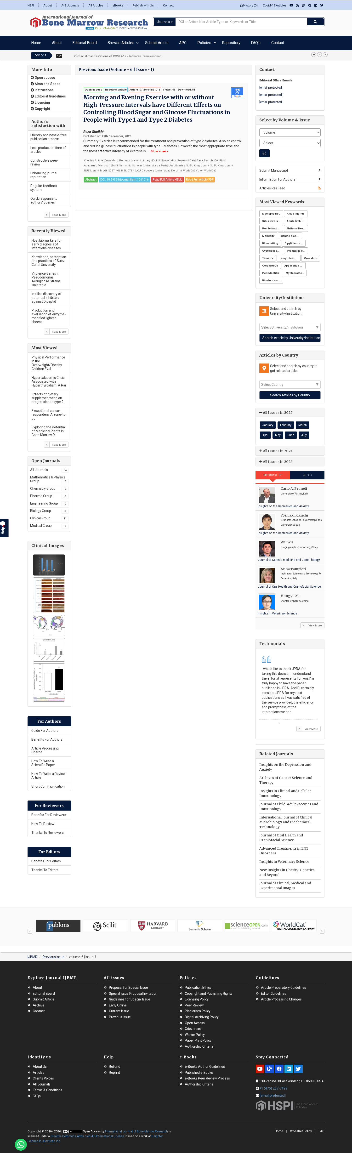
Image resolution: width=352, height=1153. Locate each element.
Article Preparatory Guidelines (283, 985)
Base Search (205, 158)
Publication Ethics (198, 985)
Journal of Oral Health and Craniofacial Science (289, 584)
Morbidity (268, 233)
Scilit (115, 163)
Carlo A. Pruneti (294, 486)
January (267, 422)
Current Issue (119, 1009)
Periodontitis (270, 270)
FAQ (321, 1128)
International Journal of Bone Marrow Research (137, 1129)
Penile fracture (272, 226)
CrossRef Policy (301, 1128)
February (285, 422)
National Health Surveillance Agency (297, 226)
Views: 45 (169, 87)
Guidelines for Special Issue (129, 997)
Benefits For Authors (46, 737)
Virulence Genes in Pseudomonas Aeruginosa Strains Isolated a (46, 276)
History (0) (250, 5)
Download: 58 (186, 87)
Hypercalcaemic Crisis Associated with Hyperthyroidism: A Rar (49, 379)
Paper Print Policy (198, 1038)
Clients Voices (43, 1076)
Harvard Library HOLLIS (145, 158)
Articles (38, 1070)
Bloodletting (270, 241)
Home (34, 42)
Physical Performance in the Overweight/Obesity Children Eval (48, 360)
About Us (40, 1064)
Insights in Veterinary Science (277, 611)
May (278, 432)
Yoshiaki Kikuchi (294, 513)
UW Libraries (177, 163)
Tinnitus (267, 255)
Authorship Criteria (199, 1044)
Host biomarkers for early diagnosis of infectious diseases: (47, 242)
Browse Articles (96, 42)
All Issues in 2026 (277, 410)
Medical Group (48, 523)
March (302, 422)
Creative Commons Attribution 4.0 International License (87, 1134)
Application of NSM (295, 263)
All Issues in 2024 (277, 459)
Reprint (114, 1070)
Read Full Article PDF (199, 177)
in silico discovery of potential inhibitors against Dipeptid (47, 295)
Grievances (193, 1026)
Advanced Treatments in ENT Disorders (283, 848)
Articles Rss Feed (272, 186)
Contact (168, 5)
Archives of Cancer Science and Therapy (285, 778)
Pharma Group (48, 493)
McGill (104, 168)
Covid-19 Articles (273, 5)
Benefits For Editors (46, 859)
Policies (161, 42)
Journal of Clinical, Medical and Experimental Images (285, 883)
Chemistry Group (48, 486)
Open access (44, 75)
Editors (307, 472)
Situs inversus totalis (272, 218)
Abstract (91, 177)
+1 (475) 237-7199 (273, 1086)
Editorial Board (69, 42)
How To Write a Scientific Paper (43, 760)
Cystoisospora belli (272, 248)
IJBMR (32, 955)
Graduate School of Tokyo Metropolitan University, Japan (301, 520)
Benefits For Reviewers (48, 812)
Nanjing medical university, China (299, 545)
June (291, 432)
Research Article (116, 87)
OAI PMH (220, 158)
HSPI (31, 5)
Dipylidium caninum (295, 241)
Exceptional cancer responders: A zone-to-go (49, 412)
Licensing (42, 100)
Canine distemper (291, 233)
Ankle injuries (296, 211)
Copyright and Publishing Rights (209, 991)
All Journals (48, 467)
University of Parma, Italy (294, 491)
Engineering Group (48, 501)
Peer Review (194, 1003)
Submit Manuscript (273, 168)
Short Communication (48, 784)
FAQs (37, 1093)
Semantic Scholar (130, 163)
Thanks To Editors (44, 867)
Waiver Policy (195, 1032)
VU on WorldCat (206, 168)
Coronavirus (270, 263)
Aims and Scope (47, 81)
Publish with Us (143, 5)
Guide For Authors (44, 728)
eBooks (118, 5)
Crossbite (310, 255)
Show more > (159, 149)
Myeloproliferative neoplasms (272, 211)
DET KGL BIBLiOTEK (122, 168)
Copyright (42, 106)
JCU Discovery (145, 168)
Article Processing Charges (281, 997)
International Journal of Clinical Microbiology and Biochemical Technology (285, 820)
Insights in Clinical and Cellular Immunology (285, 791)
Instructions (44, 88)
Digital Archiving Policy (202, 1014)
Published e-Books (199, 1070)
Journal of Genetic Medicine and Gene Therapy (289, 557)
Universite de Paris (155, 163)
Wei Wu (287, 540)
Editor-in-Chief (273, 472)
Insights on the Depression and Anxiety (283, 504)
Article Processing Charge (45, 748)
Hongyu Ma (291, 593)
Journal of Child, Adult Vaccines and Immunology (288, 804)
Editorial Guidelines (50, 94)
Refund (114, 1064)
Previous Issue (53, 955)
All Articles (95, 5)
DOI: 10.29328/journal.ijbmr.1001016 (124, 177)
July (304, 432)
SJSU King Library (197, 163)
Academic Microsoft (97, 163)
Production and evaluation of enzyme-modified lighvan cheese (49, 313)
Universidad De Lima (168, 168)
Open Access (195, 1020)
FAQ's (197, 42)
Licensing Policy (197, 997)
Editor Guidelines (273, 991)
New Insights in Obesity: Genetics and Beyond (286, 870)
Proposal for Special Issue (128, 985)
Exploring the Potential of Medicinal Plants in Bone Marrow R (49, 428)
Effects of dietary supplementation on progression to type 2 (47, 395)
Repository (180, 42)
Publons (124, 158)
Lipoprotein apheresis (290, 255)
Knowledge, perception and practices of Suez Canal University (49, 258)
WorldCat (188, 168)
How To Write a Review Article (48, 773)
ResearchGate (186, 158)
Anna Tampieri (293, 566)
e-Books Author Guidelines (205, 1064)
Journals (164, 22)
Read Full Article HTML (167, 177)
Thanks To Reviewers (47, 830)
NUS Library (91, 168)
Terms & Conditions (47, 1088)
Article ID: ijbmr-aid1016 (145, 87)
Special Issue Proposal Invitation (133, 991)
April (265, 432)
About (47, 5)
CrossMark (111, 158)
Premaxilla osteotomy (297, 248)
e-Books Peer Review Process (207, 1076)
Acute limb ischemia (297, 218)
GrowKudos (168, 158)
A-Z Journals (70, 5)
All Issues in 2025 (277, 448)
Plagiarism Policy (197, 1009)
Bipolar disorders (272, 278)
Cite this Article (93, 158)
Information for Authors (277, 177)
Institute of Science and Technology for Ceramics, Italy (301, 573)
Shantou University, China (295, 598)
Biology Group (48, 508)
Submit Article (129, 42)
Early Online (118, 1003)
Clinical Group (48, 516)
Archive (38, 1003)
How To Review (42, 821)
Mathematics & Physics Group (48, 477)
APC (147, 42)
